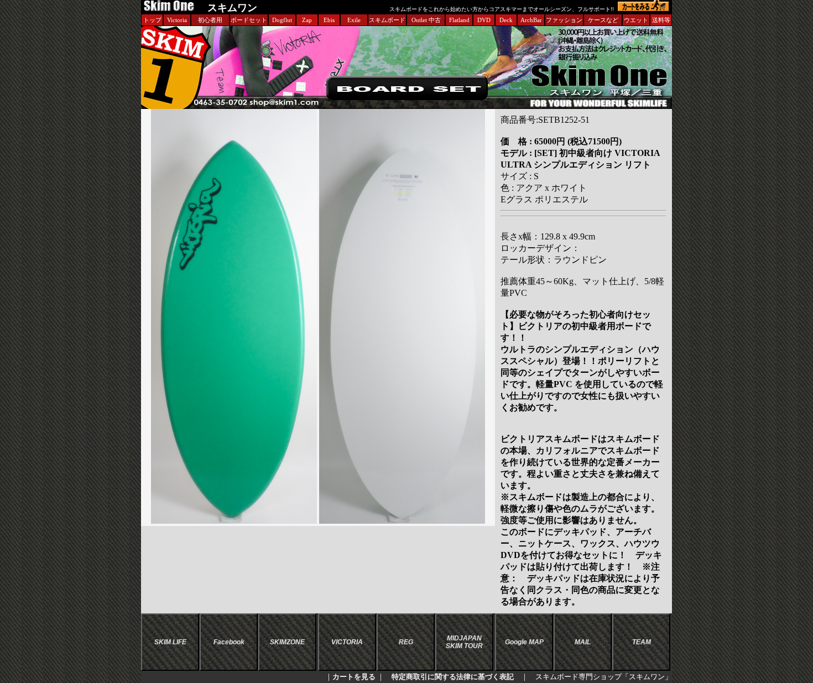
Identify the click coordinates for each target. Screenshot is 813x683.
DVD (484, 20)
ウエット (636, 20)
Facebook (228, 642)
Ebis (329, 20)
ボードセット (249, 20)
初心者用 (210, 20)
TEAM (641, 642)
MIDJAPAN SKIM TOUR (464, 642)
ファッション (564, 20)
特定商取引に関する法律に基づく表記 (453, 676)
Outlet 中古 (426, 20)
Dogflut (282, 20)
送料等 (661, 20)
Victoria (177, 20)
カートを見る (354, 676)
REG (406, 642)
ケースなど (603, 20)
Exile (354, 20)
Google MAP (524, 642)
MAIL (583, 642)
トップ (152, 20)
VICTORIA (347, 642)
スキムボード (387, 20)
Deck (506, 20)
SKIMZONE (287, 642)
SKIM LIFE (170, 642)
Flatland (459, 20)
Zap (307, 20)
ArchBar (531, 20)
